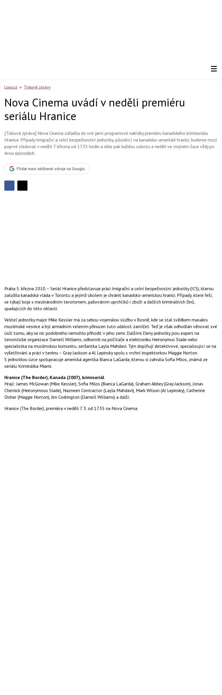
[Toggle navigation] (214, 69)
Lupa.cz (10, 87)
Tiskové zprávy (37, 87)
